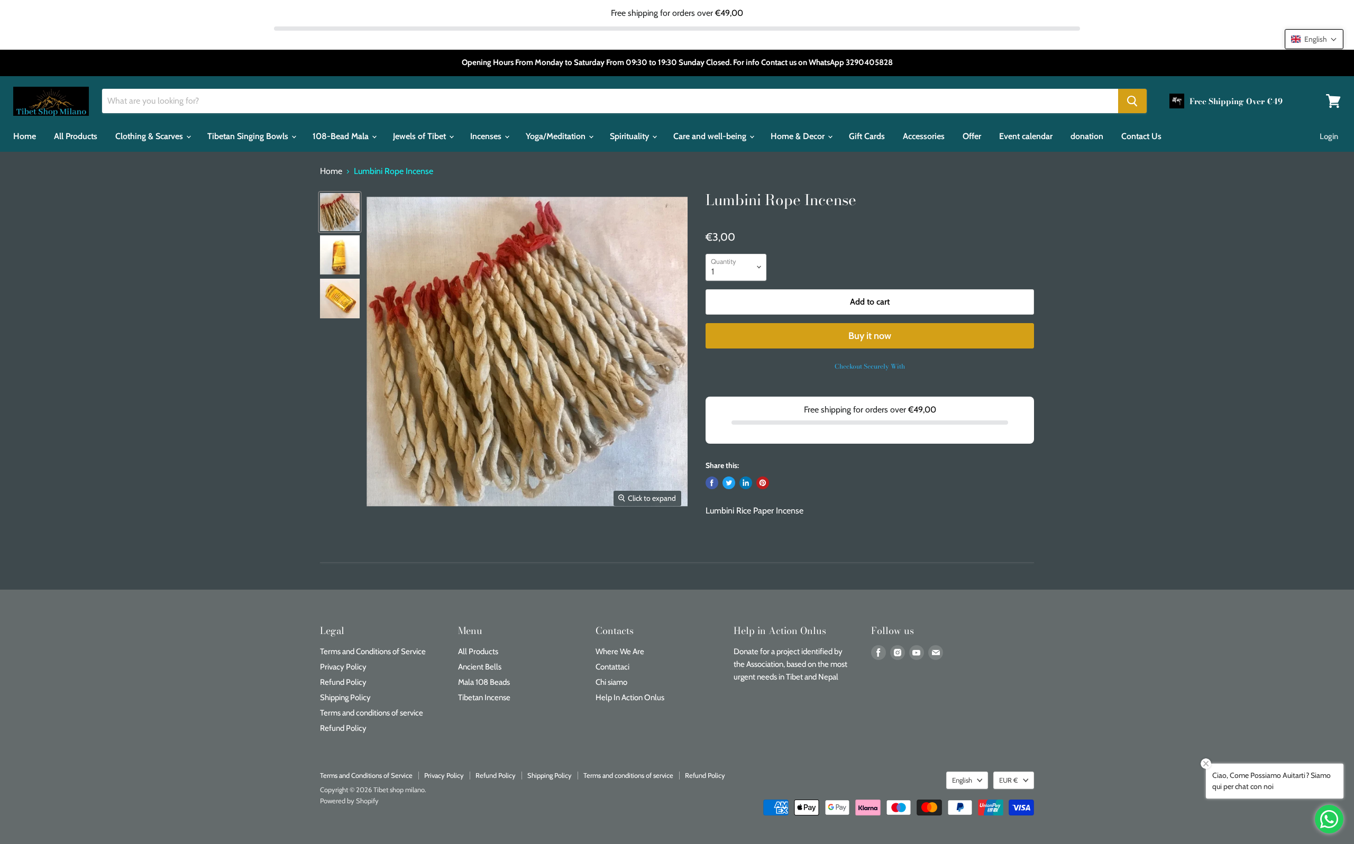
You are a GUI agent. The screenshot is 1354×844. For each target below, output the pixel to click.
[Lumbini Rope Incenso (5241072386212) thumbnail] (340, 212)
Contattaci (612, 667)
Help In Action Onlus (630, 697)
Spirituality (630, 136)
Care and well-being (710, 136)
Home (24, 136)
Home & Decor (799, 136)
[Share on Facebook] (712, 482)
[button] (1314, 39)
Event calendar (1026, 136)
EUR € (1008, 780)
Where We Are (620, 651)
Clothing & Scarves (150, 136)
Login (1329, 136)
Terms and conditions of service (371, 713)
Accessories (924, 136)
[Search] (1132, 101)
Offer (972, 136)
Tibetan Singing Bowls (248, 136)
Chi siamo (611, 682)
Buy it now (869, 336)
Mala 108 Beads (484, 682)
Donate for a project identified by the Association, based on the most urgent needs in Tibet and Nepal (790, 664)
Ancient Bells (479, 667)
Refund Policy (343, 682)
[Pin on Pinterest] (762, 482)
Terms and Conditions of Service (373, 651)
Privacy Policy (343, 667)
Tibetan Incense (484, 697)
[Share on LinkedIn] (745, 482)
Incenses (487, 136)
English (962, 780)
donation (1087, 136)
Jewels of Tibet (420, 136)
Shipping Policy (345, 697)
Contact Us (1141, 136)
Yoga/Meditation (557, 136)
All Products (75, 136)
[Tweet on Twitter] (728, 482)
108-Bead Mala (342, 136)
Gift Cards (867, 136)
